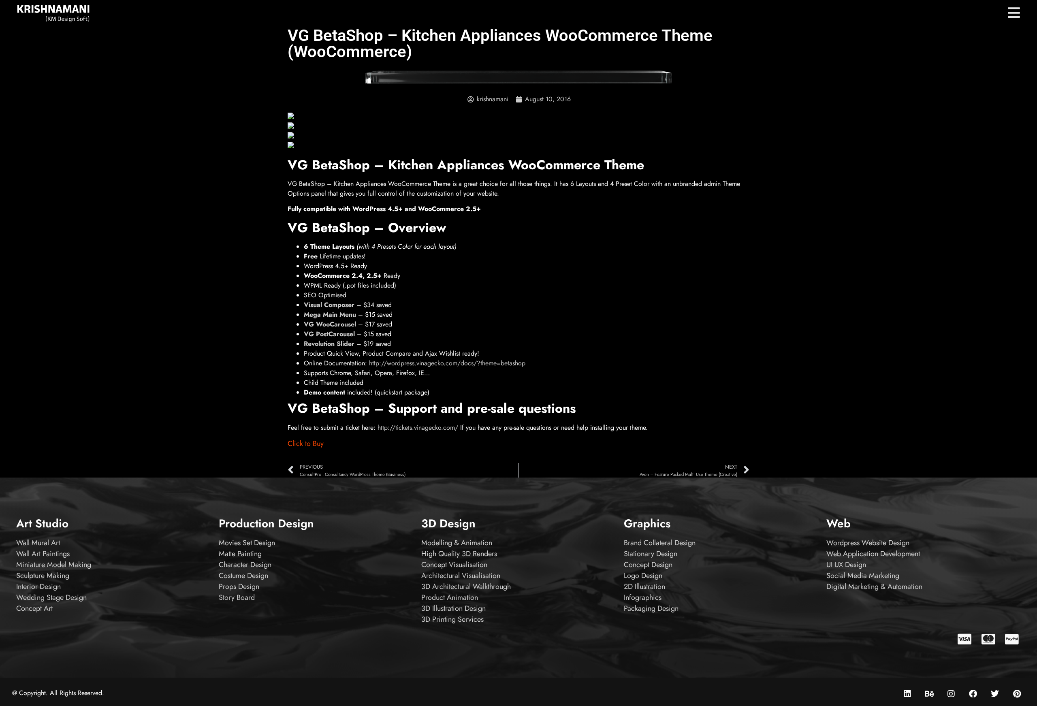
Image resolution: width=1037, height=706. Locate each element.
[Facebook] (973, 694)
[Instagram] (951, 694)
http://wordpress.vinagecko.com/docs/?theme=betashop (447, 363)
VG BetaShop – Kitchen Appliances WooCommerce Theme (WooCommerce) (500, 43)
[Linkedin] (907, 694)
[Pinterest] (1017, 694)
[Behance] (929, 694)
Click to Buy (306, 443)
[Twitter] (995, 694)
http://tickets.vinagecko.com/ (418, 427)
